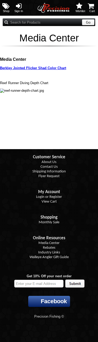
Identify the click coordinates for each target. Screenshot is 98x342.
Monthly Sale (49, 222)
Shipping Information (49, 171)
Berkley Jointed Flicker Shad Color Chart (33, 68)
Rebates (49, 248)
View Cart (49, 202)
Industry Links (49, 252)
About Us (49, 162)
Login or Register (49, 197)
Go (88, 22)
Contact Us (49, 167)
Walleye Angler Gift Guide (49, 257)
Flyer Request (49, 176)
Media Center (49, 243)
